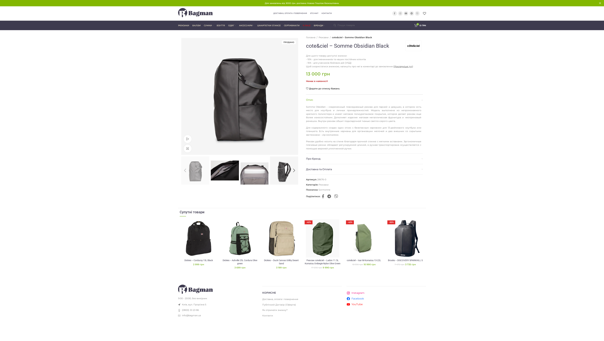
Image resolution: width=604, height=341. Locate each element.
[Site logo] (195, 13)
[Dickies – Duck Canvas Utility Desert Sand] (281, 238)
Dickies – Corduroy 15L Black (198, 260)
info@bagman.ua (191, 315)
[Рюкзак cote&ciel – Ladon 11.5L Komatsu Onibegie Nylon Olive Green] (323, 238)
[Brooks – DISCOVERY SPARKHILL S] (405, 238)
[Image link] (195, 288)
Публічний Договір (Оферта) (279, 304)
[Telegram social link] (411, 13)
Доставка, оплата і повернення (280, 299)
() (403, 66)
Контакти (267, 315)
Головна (310, 37)
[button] (185, 170)
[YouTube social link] (406, 13)
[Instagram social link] (400, 13)
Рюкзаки (324, 37)
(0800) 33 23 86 (190, 310)
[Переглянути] (188, 139)
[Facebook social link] (394, 13)
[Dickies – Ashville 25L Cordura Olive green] (240, 238)
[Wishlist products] (424, 13)
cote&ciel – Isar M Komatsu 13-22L (364, 260)
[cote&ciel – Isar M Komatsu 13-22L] (364, 238)
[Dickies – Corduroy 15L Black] (199, 238)
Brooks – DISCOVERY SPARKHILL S (405, 260)
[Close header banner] (600, 3)
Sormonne (324, 189)
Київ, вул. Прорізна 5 (194, 304)
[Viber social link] (417, 13)
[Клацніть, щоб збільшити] (188, 149)
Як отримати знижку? (275, 310)
